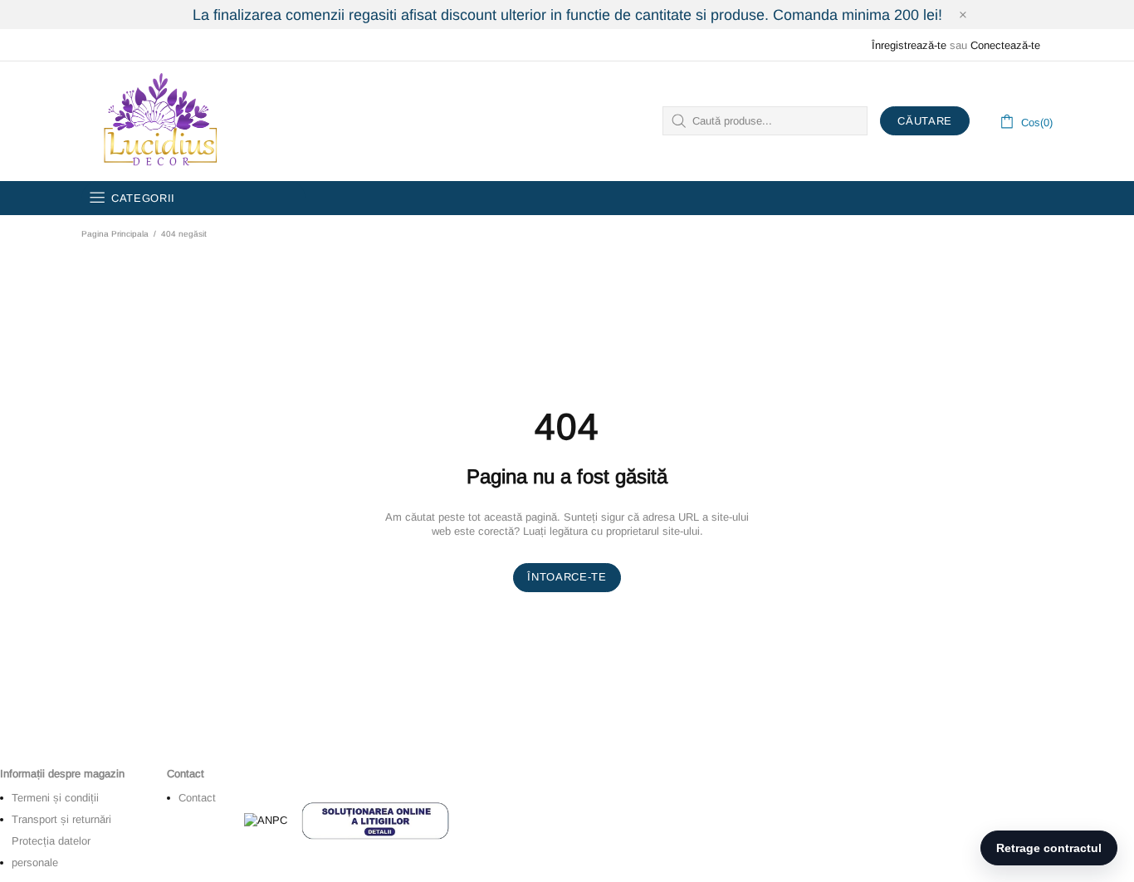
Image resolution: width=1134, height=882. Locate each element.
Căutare (924, 121)
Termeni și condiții (55, 797)
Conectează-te (1005, 45)
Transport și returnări (61, 819)
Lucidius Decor (158, 121)
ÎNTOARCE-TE (566, 577)
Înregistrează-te (909, 45)
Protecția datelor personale (51, 852)
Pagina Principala (115, 233)
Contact (197, 797)
